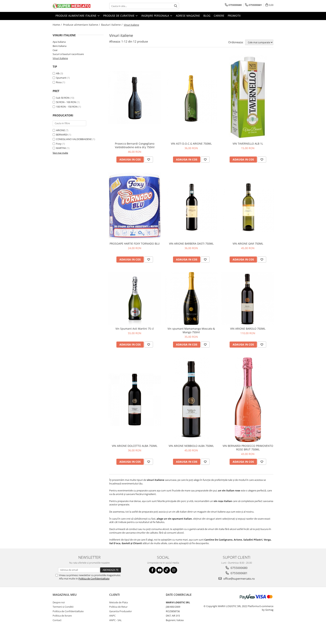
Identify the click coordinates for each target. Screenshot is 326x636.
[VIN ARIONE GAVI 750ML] (247, 206)
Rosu (59, 82)
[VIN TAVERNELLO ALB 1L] (247, 97)
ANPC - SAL (115, 620)
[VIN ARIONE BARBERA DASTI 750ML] (191, 206)
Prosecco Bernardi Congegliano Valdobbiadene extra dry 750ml (135, 145)
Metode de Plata (118, 602)
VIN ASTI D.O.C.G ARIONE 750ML (191, 143)
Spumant (61, 77)
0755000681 (239, 573)
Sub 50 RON (62, 97)
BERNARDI (62, 134)
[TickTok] (166, 570)
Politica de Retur (118, 606)
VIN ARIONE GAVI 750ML (248, 243)
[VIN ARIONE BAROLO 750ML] (247, 298)
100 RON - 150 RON (67, 106)
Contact (57, 620)
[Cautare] (175, 6)
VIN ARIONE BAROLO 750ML (247, 328)
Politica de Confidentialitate (93, 578)
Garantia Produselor (120, 611)
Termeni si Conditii (63, 606)
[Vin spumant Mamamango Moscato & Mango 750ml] (191, 298)
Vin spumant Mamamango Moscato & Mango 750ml (191, 330)
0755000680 (239, 568)
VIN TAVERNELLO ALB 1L (248, 143)
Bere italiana (59, 46)
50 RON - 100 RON (66, 102)
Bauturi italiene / (112, 24)
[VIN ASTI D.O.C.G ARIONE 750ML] (191, 97)
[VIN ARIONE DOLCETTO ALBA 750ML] (134, 399)
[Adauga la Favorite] (148, 159)
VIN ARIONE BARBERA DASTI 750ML (191, 243)
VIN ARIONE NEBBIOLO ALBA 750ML (191, 446)
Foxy (59, 143)
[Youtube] (159, 570)
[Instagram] (174, 570)
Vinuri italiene (60, 58)
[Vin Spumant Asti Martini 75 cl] (134, 298)
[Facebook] (152, 570)
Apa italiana (59, 41)
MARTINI (61, 148)
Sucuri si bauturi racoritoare (68, 54)
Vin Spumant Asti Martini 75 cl (134, 328)
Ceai (55, 50)
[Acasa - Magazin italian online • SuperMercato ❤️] (71, 6)
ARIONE (60, 130)
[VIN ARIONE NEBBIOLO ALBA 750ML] (191, 399)
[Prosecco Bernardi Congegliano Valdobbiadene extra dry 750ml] (134, 97)
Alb (58, 73)
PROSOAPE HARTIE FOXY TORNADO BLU (135, 243)
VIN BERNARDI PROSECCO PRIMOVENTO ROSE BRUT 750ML (248, 447)
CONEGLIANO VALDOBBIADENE (74, 139)
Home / (57, 24)
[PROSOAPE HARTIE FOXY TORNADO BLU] (134, 206)
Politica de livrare (62, 615)
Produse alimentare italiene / (82, 24)
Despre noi (59, 602)
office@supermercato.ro (239, 578)
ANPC (112, 615)
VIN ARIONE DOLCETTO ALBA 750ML (134, 446)
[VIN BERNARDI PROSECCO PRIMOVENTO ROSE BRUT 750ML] (247, 399)
